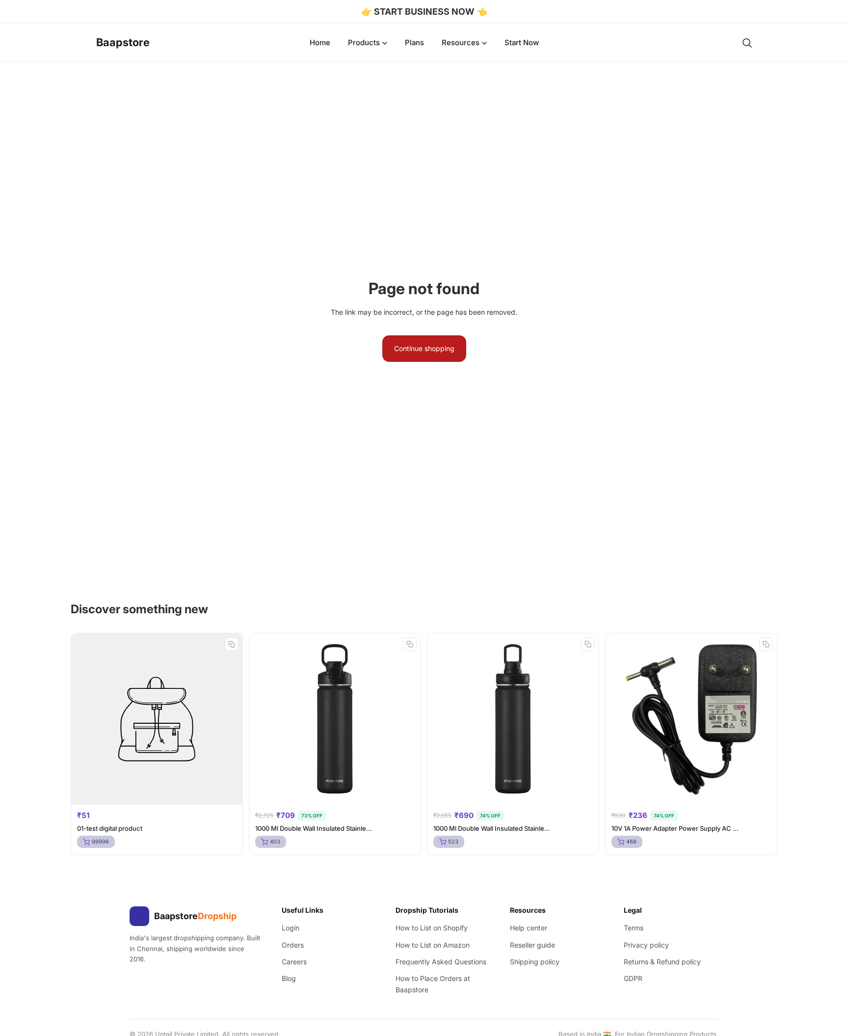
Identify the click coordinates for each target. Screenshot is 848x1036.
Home (320, 42)
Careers (294, 961)
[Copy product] (231, 644)
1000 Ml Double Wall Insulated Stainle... (313, 828)
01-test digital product (109, 828)
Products (364, 42)
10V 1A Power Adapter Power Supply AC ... (675, 828)
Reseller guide (532, 945)
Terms (633, 928)
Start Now (521, 42)
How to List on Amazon (433, 945)
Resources (460, 42)
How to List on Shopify (432, 928)
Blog (289, 978)
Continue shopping (424, 348)
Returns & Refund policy (662, 961)
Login (290, 928)
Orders (293, 945)
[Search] (747, 43)
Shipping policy (534, 961)
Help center (528, 928)
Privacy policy (646, 945)
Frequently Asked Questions (441, 961)
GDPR (633, 978)
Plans (414, 42)
